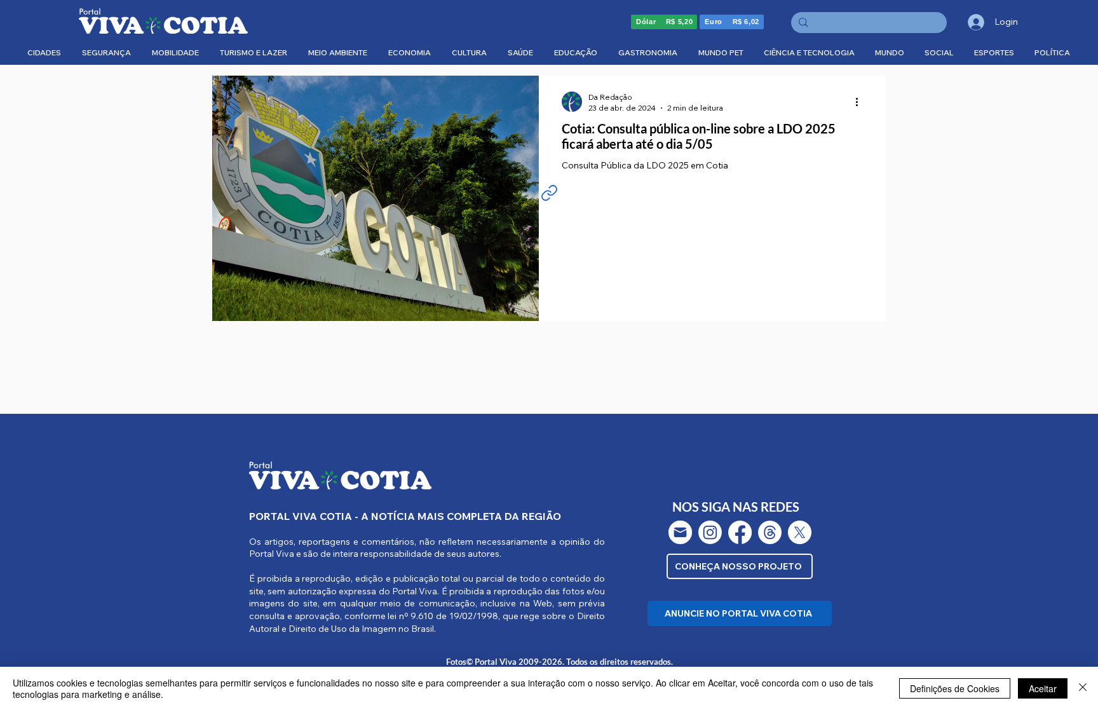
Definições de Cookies (955, 688)
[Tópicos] (770, 532)
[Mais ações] (861, 101)
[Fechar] (1082, 688)
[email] (680, 532)
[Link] (549, 192)
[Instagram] (710, 532)
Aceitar (1043, 688)
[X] (799, 532)
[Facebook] (740, 532)
